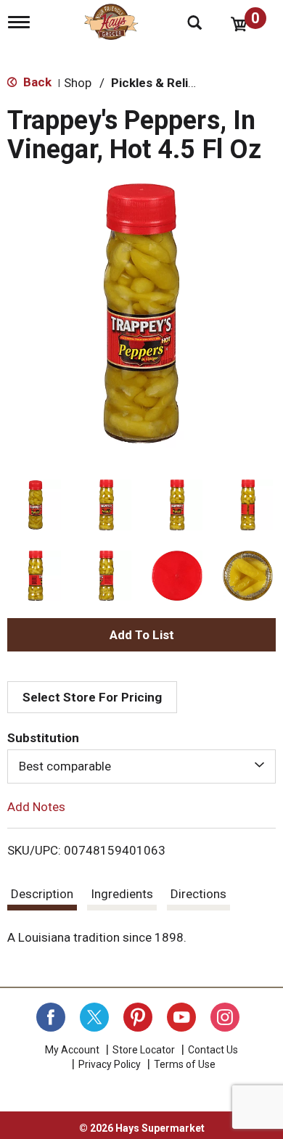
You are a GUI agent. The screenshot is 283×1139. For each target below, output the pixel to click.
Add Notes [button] (36, 806)
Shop (77, 82)
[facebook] (50, 1017)
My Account (72, 1050)
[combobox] (141, 766)
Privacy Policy (109, 1064)
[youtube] (181, 1017)
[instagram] (224, 1017)
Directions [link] (198, 894)
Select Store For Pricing (92, 697)
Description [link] (42, 894)
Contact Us (213, 1050)
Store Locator (143, 1050)
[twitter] (94, 1017)
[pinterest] (137, 1017)
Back (36, 82)
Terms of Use (185, 1064)
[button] (35, 505)
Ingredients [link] (122, 894)
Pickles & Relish (156, 82)
